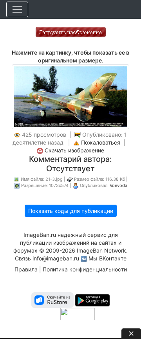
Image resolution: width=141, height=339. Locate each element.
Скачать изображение (74, 150)
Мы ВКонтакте (108, 258)
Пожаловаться (100, 142)
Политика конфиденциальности (85, 269)
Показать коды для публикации (70, 210)
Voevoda (118, 185)
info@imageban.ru (56, 258)
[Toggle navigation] (17, 9)
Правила (26, 269)
